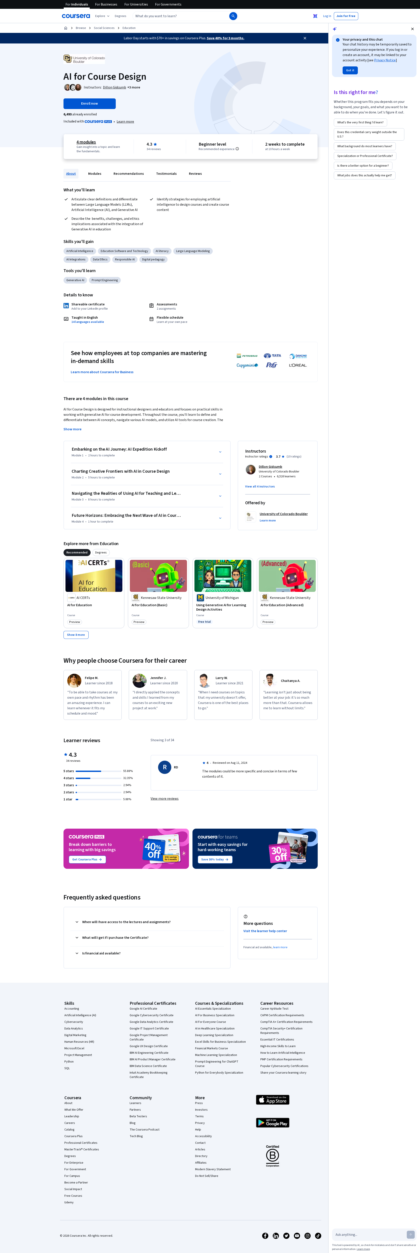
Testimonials (166, 173)
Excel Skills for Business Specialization (220, 1042)
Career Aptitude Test (274, 1009)
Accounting (71, 1009)
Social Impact (73, 1189)
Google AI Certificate (143, 1009)
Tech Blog (136, 1136)
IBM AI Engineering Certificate (149, 1053)
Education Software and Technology (124, 251)
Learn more (125, 121)
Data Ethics (100, 259)
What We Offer (73, 1110)
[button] (120, 16)
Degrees (70, 1156)
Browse (81, 28)
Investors (201, 1110)
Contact (200, 1143)
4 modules (86, 142)
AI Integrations (76, 259)
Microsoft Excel (74, 1048)
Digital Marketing (75, 1035)
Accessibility (203, 1136)
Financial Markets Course (211, 1048)
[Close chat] (412, 29)
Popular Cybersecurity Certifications (284, 1066)
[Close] (305, 38)
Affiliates (201, 1163)
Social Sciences (104, 28)
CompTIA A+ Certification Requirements (286, 1022)
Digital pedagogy (153, 259)
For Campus (72, 1176)
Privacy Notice (385, 60)
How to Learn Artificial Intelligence (282, 1053)
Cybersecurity (73, 1022)
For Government (75, 1169)
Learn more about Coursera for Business (102, 372)
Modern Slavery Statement (213, 1169)
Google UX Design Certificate (149, 1046)
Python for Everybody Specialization (219, 1073)
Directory (201, 1156)
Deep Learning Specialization (214, 1035)
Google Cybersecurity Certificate (152, 1015)
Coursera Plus (73, 1136)
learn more (280, 947)
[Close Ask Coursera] (315, 16)
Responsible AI (125, 259)
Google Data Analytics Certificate (151, 1022)
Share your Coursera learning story (283, 1073)
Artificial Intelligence (79, 251)
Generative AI (75, 280)
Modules (94, 173)
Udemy (69, 1202)
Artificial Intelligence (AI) (80, 1015)
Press (199, 1103)
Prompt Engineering (105, 280)
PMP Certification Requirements (281, 1059)
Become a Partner (76, 1182)
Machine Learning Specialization (216, 1055)
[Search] (233, 16)
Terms (199, 1116)
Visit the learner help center (265, 931)
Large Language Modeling (193, 251)
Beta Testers (138, 1116)
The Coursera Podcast (144, 1129)
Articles (200, 1149)
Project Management (78, 1055)
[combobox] (176, 16)
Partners (135, 1110)
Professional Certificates (80, 1143)
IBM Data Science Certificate (148, 1066)
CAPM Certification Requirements (282, 1015)
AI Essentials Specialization (213, 1009)
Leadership (71, 1116)
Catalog (69, 1129)
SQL (67, 1068)
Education (129, 28)
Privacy (200, 1123)
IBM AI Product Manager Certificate (152, 1059)
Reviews (195, 173)
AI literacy (162, 251)
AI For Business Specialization (214, 1015)
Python (69, 1061)
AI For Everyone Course (210, 1022)
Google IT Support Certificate (149, 1028)
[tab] (77, 552)
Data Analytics (73, 1028)
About (71, 173)
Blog (133, 1123)
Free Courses (73, 1196)
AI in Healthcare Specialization (215, 1028)
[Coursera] (76, 16)
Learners (135, 1103)
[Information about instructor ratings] (271, 456)
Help (198, 1129)
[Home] (66, 28)
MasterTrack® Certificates (81, 1149)
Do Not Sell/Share (206, 1176)
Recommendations (129, 173)
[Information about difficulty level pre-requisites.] (237, 149)
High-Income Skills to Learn (278, 1046)
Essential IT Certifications (277, 1039)
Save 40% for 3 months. (225, 38)
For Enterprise (73, 1163)
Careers (69, 1123)
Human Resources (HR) (79, 1042)
